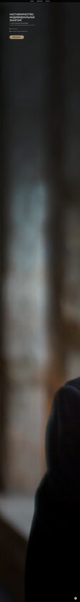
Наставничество (14, 28)
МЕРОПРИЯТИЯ (39, 1)
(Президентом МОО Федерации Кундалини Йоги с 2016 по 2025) (22, 25)
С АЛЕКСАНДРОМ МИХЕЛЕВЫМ (19, 23)
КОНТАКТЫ (47, 1)
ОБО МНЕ (32, 1)
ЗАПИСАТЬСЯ (16, 37)
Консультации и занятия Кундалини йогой (19, 31)
